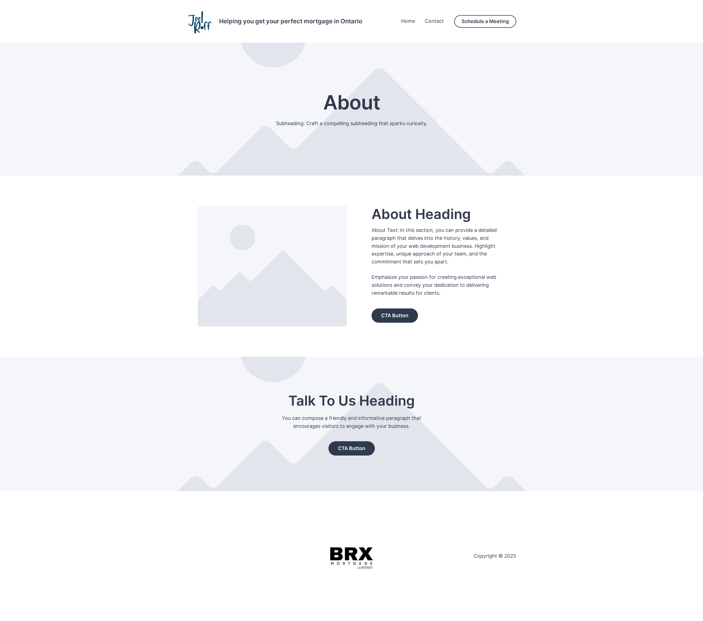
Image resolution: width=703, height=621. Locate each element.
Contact (434, 21)
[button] (485, 21)
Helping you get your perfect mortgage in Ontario (290, 21)
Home (408, 21)
